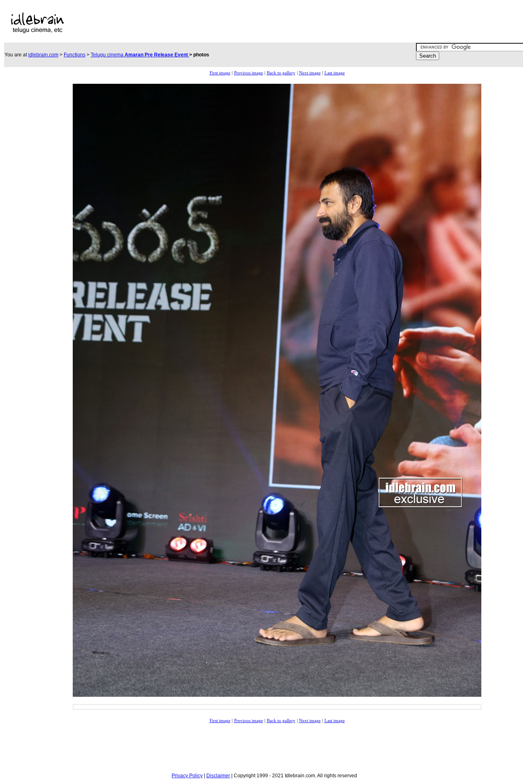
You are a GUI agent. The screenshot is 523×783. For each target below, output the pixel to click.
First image (220, 73)
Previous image (248, 73)
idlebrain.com (43, 55)
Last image (334, 73)
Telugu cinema (140, 55)
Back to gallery (281, 73)
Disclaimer (218, 776)
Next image (310, 73)
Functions (74, 55)
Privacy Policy (187, 776)
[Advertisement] (248, 22)
